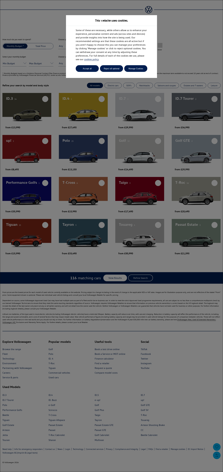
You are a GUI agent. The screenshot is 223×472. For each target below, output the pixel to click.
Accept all (87, 68)
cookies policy (91, 59)
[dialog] (111, 236)
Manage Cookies (135, 68)
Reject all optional (111, 68)
